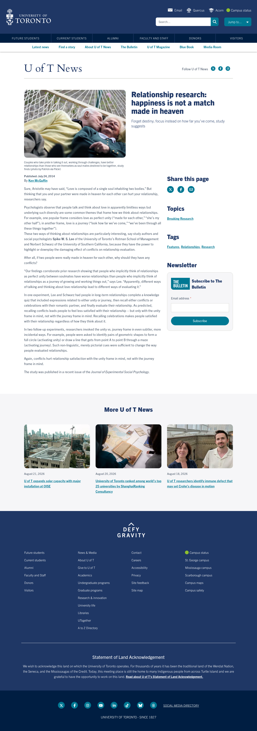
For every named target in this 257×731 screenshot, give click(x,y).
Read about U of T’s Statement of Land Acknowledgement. (164, 676)
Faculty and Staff (154, 38)
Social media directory (181, 705)
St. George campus (197, 560)
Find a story (67, 47)
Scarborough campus (198, 575)
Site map (137, 590)
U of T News (53, 69)
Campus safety (194, 590)
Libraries (83, 613)
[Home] (29, 16)
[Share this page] (191, 189)
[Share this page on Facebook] (180, 189)
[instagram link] (228, 68)
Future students (25, 38)
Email (178, 10)
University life (86, 605)
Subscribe (200, 321)
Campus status (241, 10)
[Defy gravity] (131, 529)
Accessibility (140, 567)
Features (173, 247)
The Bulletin (129, 47)
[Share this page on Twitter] (170, 189)
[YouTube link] (100, 705)
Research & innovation (92, 598)
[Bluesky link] (140, 705)
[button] (237, 22)
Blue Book (187, 47)
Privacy (136, 575)
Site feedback (140, 582)
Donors (195, 38)
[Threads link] (153, 705)
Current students (72, 38)
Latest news (40, 47)
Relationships (190, 247)
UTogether (84, 620)
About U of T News (98, 47)
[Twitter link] (213, 68)
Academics (85, 575)
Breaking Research (180, 218)
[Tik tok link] (127, 705)
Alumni (113, 38)
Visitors (236, 38)
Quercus (199, 10)
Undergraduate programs (94, 582)
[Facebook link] (220, 68)
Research (208, 247)
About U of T (86, 560)
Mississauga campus (198, 567)
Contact (136, 552)
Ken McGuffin (37, 180)
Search (215, 22)
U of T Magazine (158, 47)
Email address (180, 298)
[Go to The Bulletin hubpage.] (180, 284)
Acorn (219, 10)
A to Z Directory (88, 628)
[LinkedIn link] (114, 705)
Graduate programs (90, 590)
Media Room (212, 47)
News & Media (87, 552)
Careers (136, 560)
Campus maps (194, 582)
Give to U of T (86, 567)
